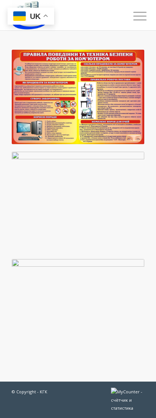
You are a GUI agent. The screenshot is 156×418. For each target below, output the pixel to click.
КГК (43, 391)
